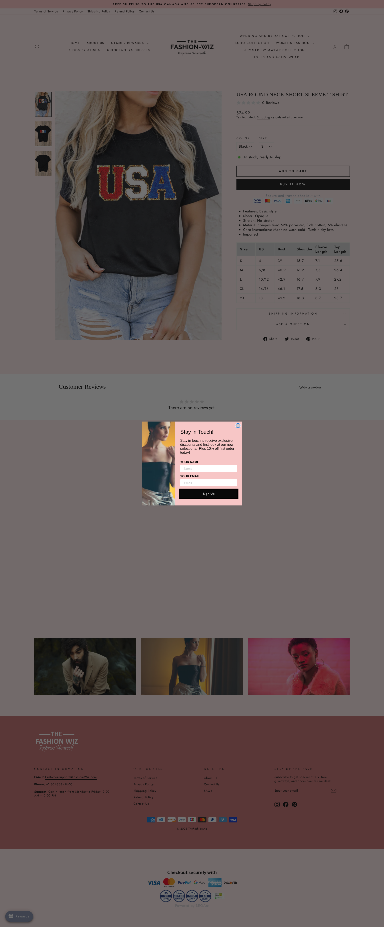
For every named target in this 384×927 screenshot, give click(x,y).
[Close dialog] (238, 425)
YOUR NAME (189, 462)
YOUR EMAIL (190, 476)
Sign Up (209, 493)
